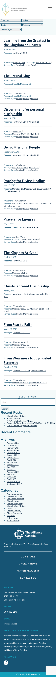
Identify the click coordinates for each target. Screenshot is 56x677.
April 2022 (11, 460)
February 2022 (13, 462)
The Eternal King (17, 76)
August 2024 (13, 450)
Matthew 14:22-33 (21, 332)
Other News (12, 518)
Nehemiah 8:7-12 (38, 370)
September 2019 (14, 484)
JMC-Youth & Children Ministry (20, 421)
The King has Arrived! (21, 253)
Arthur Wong (19, 237)
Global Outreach (14, 513)
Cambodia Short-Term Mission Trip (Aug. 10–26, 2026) (31, 423)
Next (33, 396)
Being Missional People (22, 147)
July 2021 (11, 467)
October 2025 (13, 445)
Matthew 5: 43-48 (31, 227)
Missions (11, 515)
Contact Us (28, 577)
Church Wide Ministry (16, 416)
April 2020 (11, 479)
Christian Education (15, 498)
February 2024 (13, 452)
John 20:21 (34, 155)
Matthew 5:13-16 (20, 155)
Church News (13, 501)
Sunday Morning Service (27, 65)
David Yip (17, 131)
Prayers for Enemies (19, 219)
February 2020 (13, 481)
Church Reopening (15, 503)
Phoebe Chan (19, 62)
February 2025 (13, 448)
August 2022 (13, 457)
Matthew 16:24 (37, 294)
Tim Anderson (19, 93)
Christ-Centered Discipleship (26, 286)
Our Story (28, 556)
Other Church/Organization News (22, 425)
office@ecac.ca (10, 623)
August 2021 (13, 464)
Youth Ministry (13, 520)
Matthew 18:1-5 (20, 53)
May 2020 (11, 476)
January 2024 (13, 455)
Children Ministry (14, 496)
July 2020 (11, 474)
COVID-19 (12, 508)
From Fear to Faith (18, 324)
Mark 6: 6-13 (17, 189)
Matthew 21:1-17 (20, 260)
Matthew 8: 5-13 (31, 189)
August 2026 (13, 443)
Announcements (14, 494)
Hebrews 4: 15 (13, 191)
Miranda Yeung (20, 342)
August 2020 (13, 472)
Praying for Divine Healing (24, 181)
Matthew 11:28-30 (21, 122)
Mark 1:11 (34, 122)
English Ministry (14, 418)
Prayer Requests (28, 570)
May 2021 (11, 469)
